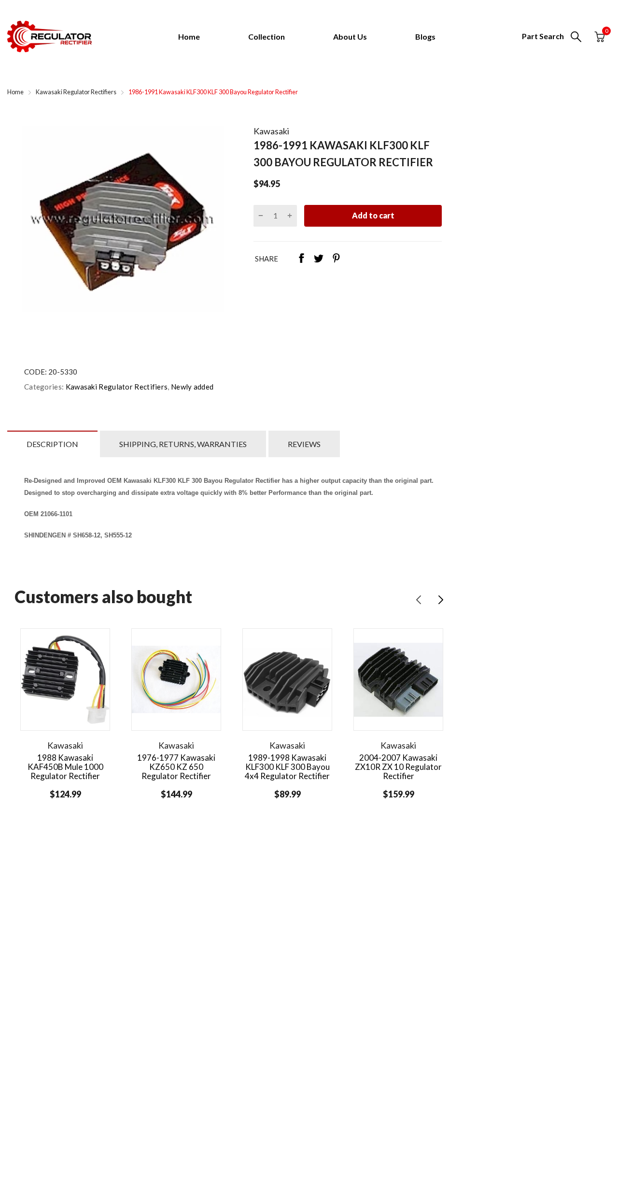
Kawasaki (271, 131)
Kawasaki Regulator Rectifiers (116, 386)
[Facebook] (301, 259)
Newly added (191, 386)
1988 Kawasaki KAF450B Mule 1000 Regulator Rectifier (65, 766)
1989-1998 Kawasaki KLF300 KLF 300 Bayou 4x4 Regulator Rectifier (287, 766)
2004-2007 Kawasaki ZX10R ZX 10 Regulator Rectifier (398, 766)
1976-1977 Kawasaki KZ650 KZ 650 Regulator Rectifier (176, 766)
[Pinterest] (336, 259)
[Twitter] (318, 259)
